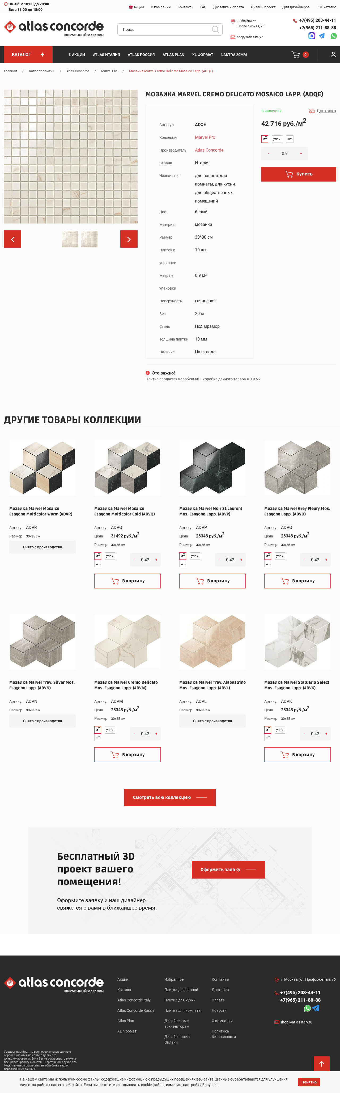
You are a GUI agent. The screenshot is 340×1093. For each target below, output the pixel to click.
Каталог (124, 990)
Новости (219, 1010)
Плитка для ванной (181, 990)
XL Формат (127, 1031)
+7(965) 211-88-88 (317, 27)
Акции (122, 979)
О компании (222, 1021)
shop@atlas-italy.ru (251, 37)
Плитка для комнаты (182, 1010)
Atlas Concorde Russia (136, 1010)
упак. (277, 139)
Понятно (309, 1082)
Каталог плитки (41, 71)
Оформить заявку (220, 869)
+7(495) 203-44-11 (317, 20)
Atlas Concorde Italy (134, 1000)
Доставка (220, 990)
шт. (289, 139)
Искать (217, 31)
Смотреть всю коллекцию (162, 797)
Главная (10, 71)
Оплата (218, 1000)
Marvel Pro (109, 71)
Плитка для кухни (180, 1000)
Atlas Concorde (77, 71)
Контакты (220, 979)
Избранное (174, 979)
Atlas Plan (125, 1021)
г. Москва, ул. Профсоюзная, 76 (250, 23)
